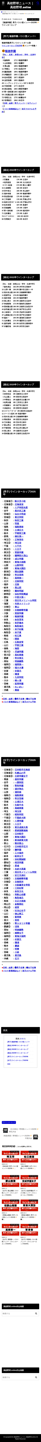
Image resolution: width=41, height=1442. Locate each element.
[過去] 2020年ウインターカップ (17, 1053)
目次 (8, 1064)
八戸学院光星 (21, 507)
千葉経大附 (20, 817)
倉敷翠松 (19, 904)
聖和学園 (19, 785)
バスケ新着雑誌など (12, 109)
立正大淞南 (20, 901)
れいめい (19, 687)
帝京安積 (19, 798)
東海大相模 (20, 562)
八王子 (18, 549)
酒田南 (18, 792)
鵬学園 (18, 850)
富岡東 (18, 917)
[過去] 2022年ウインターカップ (17, 1049)
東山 (17, 607)
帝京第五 (19, 658)
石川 (17, 958)
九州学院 (19, 677)
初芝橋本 (19, 623)
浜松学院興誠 (21, 594)
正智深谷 (19, 539)
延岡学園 (19, 683)
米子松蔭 (19, 629)
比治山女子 (20, 910)
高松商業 (19, 655)
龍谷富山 (19, 843)
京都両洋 (19, 882)
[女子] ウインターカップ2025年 (17, 1060)
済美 (17, 926)
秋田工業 (19, 520)
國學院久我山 (21, 555)
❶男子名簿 (19, 699)
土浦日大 (19, 530)
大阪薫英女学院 (22, 885)
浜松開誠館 (20, 859)
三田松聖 (19, 888)
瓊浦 (17, 674)
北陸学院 (19, 581)
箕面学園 (19, 613)
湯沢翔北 (19, 789)
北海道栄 (19, 504)
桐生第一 (19, 536)
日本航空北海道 (22, 769)
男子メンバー (20, 103)
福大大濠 (19, 667)
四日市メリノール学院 (25, 600)
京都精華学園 (21, 610)
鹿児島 (18, 955)
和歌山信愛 (20, 894)
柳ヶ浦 (18, 680)
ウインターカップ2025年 (12, 46)
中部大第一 (20, 597)
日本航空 (19, 833)
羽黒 (17, 523)
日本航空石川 (21, 846)
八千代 (18, 546)
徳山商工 (19, 914)
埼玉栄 (18, 543)
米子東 (18, 632)
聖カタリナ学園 (22, 923)
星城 (17, 866)
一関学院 (19, 782)
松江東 (18, 635)
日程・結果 (8, 103)
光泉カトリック (22, 603)
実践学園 (19, 552)
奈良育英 (19, 619)
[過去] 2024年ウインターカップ (17, 1045)
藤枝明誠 (19, 591)
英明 (17, 920)
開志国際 (19, 571)
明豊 (17, 949)
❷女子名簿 (31, 699)
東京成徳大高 (21, 827)
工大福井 (19, 853)
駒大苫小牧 (20, 501)
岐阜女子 (19, 856)
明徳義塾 (19, 661)
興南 (17, 690)
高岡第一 (19, 578)
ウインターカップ (9, 1122)
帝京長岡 (19, 575)
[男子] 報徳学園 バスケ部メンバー (18, 1042)
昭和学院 (19, 814)
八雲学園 (19, 821)
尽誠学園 (19, 651)
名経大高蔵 (20, 869)
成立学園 (19, 559)
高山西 (18, 587)
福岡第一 (19, 664)
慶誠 (17, 946)
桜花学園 (19, 862)
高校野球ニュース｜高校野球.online (20, 5)
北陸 (17, 584)
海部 (17, 648)
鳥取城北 (19, 626)
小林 (17, 952)
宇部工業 (19, 645)
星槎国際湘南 (21, 830)
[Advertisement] (20, 139)
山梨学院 (19, 565)
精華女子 (19, 933)
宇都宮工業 (20, 533)
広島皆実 (19, 642)
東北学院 (19, 517)
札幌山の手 (20, 773)
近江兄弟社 (20, 875)
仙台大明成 (20, 514)
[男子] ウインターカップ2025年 (17, 1056)
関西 (17, 639)
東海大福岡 (20, 936)
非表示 (22, 1039)
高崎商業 (19, 808)
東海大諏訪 (20, 568)
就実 (17, 907)
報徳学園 (10, 51)
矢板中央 (19, 805)
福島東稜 (19, 527)
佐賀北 (18, 671)
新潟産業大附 (21, 840)
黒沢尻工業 (20, 511)
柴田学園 (19, 779)
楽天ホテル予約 (29, 702)
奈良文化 (19, 891)
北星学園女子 (21, 776)
